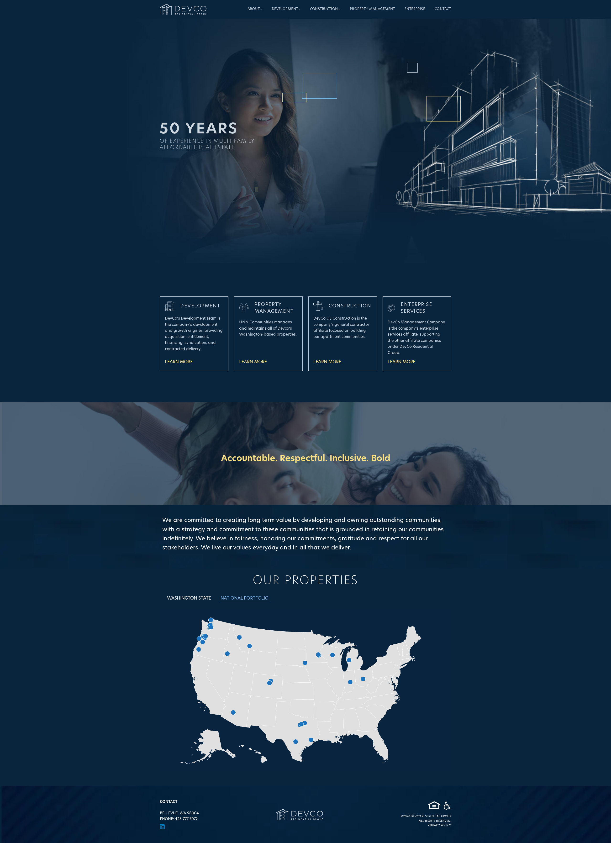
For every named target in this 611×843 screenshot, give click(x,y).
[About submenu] (261, 9)
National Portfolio (245, 598)
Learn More (179, 362)
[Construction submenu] (339, 9)
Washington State (189, 598)
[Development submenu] (299, 9)
